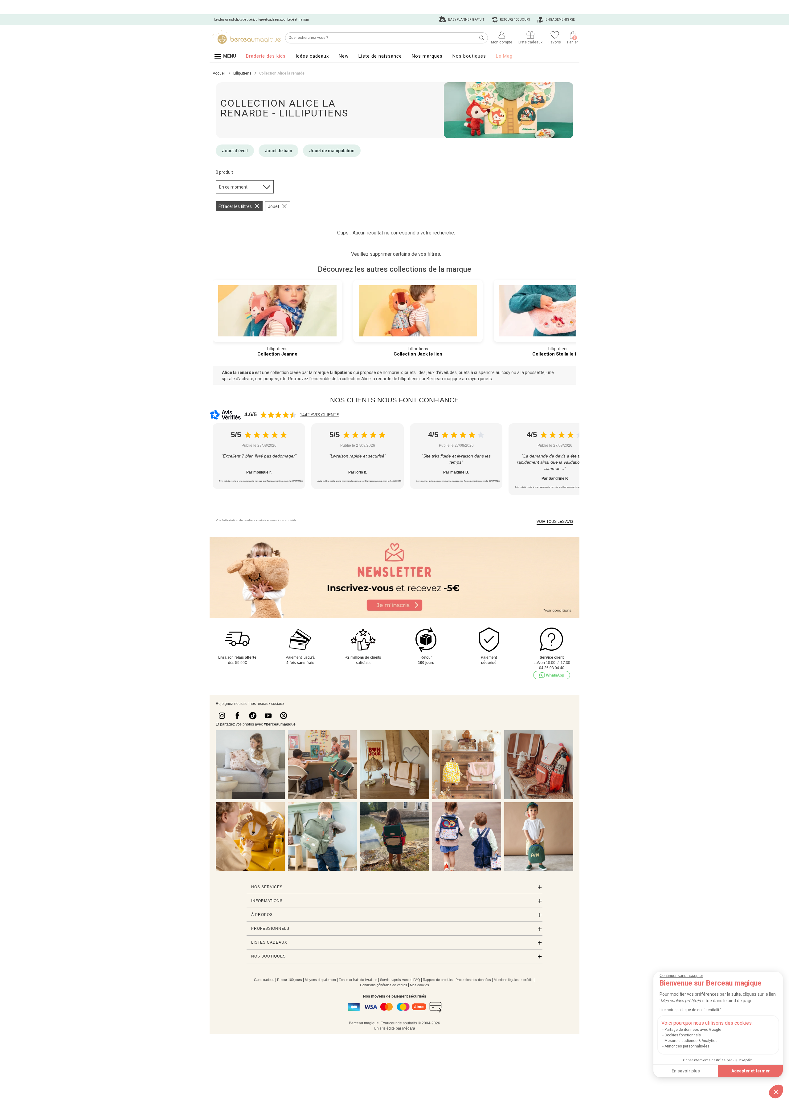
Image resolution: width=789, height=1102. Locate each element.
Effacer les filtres (235, 206)
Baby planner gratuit (466, 19)
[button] (776, 1091)
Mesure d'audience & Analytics (690, 1041)
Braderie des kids (266, 56)
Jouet (273, 206)
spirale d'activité (237, 378)
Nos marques (427, 56)
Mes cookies (419, 985)
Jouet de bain (278, 150)
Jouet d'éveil (235, 150)
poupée (271, 378)
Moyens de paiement (320, 980)
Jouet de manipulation (331, 150)
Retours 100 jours (514, 19)
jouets (486, 378)
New (344, 56)
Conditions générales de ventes (383, 985)
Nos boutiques (469, 56)
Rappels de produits (438, 980)
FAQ (416, 980)
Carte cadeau (264, 980)
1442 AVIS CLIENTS (319, 414)
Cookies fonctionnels (682, 1035)
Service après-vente (395, 980)
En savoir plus (686, 1070)
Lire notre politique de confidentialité (691, 1010)
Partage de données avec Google (692, 1029)
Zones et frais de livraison (358, 980)
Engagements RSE (560, 19)
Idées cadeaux (312, 56)
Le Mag (504, 56)
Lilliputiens (341, 372)
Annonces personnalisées (686, 1046)
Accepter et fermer (750, 1070)
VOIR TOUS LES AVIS (555, 521)
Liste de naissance (380, 56)
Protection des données (473, 980)
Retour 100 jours (289, 980)
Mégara (408, 1028)
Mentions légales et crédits (513, 980)
